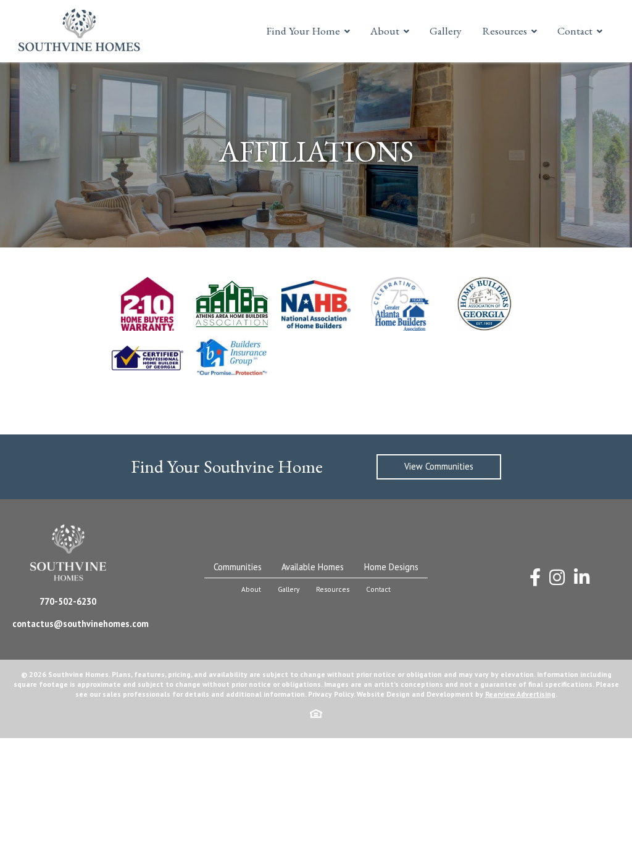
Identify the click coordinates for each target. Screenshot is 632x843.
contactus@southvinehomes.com (80, 623)
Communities (238, 567)
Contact (574, 30)
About (384, 30)
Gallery (446, 30)
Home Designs (391, 567)
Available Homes (312, 567)
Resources (504, 30)
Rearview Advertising (520, 694)
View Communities (438, 466)
